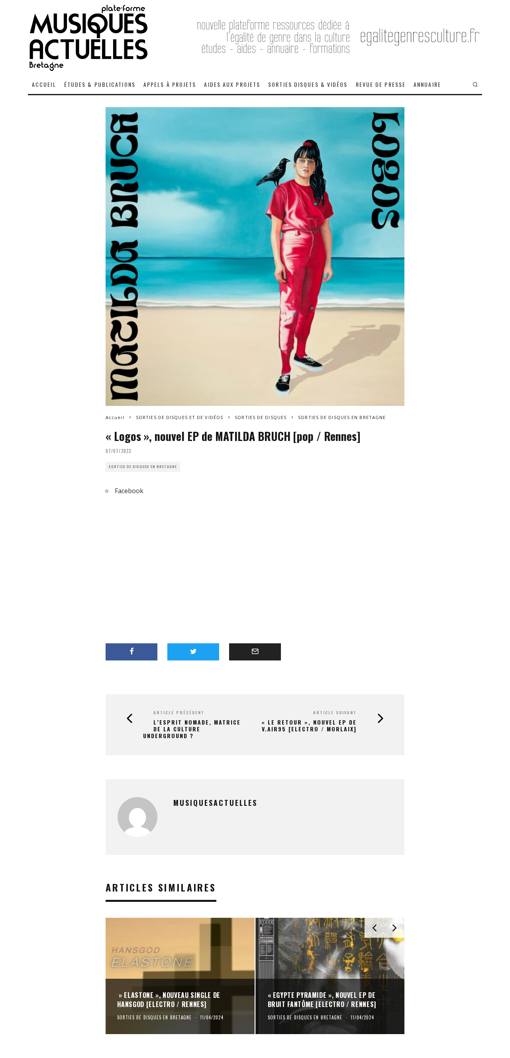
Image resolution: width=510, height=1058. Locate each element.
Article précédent (178, 712)
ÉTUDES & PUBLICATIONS (99, 84)
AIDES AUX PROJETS (232, 84)
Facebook (129, 490)
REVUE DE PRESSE (381, 84)
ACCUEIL (44, 84)
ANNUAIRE (427, 84)
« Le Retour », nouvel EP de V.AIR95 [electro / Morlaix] (309, 726)
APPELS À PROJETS (169, 84)
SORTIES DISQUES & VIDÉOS (307, 84)
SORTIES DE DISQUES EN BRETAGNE (143, 466)
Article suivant (335, 712)
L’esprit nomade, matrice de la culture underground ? (192, 729)
